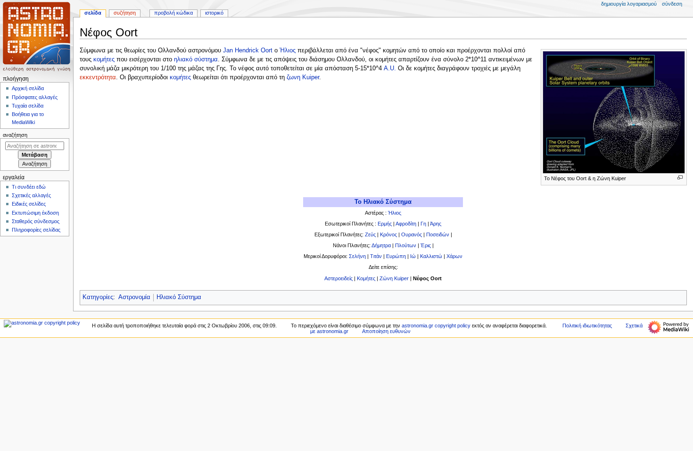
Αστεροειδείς (338, 278)
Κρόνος (388, 234)
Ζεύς (370, 234)
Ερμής (385, 223)
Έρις (426, 245)
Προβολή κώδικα (173, 13)
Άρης (435, 223)
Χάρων (454, 256)
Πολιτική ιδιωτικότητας (587, 325)
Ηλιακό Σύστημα (179, 297)
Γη (423, 223)
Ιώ (413, 256)
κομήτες (104, 59)
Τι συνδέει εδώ (29, 187)
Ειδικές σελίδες (29, 204)
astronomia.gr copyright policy (436, 325)
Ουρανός (411, 234)
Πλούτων (405, 245)
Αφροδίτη (406, 223)
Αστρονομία (134, 297)
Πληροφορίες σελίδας (36, 230)
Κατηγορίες (97, 297)
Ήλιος (288, 50)
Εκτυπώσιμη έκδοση (35, 213)
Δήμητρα (381, 245)
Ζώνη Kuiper (393, 278)
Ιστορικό (214, 13)
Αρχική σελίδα (28, 88)
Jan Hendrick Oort (247, 50)
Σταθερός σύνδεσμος (35, 221)
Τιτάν (376, 256)
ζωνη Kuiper (303, 77)
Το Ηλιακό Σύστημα (383, 202)
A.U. (390, 68)
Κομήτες (366, 278)
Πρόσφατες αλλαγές (35, 97)
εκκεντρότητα (98, 77)
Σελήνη (357, 256)
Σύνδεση (672, 4)
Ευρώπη (396, 256)
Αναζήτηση (15, 135)
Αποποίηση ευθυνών (386, 331)
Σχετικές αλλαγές (31, 195)
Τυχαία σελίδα (27, 106)
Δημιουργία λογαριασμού (629, 4)
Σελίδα (92, 13)
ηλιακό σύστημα (196, 59)
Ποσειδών (437, 234)
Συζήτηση (125, 13)
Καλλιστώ (431, 256)
